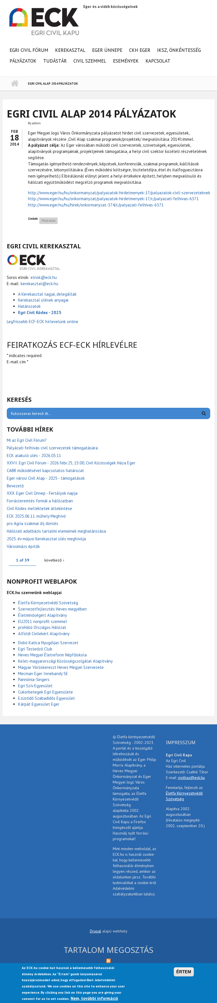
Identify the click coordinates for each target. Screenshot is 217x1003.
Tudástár (55, 61)
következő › (54, 560)
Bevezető (15, 485)
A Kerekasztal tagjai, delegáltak (47, 294)
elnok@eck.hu (44, 277)
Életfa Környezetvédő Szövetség (48, 602)
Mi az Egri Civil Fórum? (27, 440)
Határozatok (29, 306)
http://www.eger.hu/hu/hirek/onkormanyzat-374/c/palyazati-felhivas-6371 (96, 205)
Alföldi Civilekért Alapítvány (44, 633)
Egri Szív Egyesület (35, 685)
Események (126, 61)
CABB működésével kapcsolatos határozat (45, 470)
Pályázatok (23, 61)
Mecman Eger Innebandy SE (43, 673)
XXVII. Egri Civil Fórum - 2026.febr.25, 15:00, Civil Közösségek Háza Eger (71, 463)
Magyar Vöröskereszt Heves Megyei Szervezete (61, 667)
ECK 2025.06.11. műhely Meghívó (36, 516)
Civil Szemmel (89, 61)
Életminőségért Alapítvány (42, 615)
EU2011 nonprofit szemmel (42, 621)
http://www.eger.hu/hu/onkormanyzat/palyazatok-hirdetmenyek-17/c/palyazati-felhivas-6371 (113, 198)
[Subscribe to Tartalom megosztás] (108, 960)
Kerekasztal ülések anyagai (43, 300)
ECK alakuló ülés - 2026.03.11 (34, 455)
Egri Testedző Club (35, 649)
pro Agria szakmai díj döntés (32, 523)
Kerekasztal (70, 50)
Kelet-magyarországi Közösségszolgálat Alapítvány (65, 661)
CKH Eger (139, 50)
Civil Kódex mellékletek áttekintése (39, 508)
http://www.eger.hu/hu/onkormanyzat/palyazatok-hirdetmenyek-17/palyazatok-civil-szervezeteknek (119, 192)
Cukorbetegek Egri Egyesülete (45, 692)
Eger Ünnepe (107, 50)
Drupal (95, 931)
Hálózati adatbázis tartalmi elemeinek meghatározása (56, 531)
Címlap (14, 83)
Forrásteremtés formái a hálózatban (40, 500)
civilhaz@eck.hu (191, 777)
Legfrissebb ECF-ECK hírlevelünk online (43, 321)
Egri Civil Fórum (29, 50)
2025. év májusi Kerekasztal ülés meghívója (46, 538)
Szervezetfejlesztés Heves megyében (52, 609)
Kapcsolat (158, 61)
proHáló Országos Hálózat (42, 627)
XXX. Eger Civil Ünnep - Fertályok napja (42, 493)
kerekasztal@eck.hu (39, 283)
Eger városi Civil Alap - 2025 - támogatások (46, 478)
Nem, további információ (94, 998)
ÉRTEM (183, 971)
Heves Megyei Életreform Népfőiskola (52, 655)
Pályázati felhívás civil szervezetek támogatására (52, 448)
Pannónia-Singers (33, 679)
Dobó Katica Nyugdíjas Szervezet (48, 642)
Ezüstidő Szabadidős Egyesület (46, 698)
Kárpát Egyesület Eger (38, 704)
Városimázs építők (23, 546)
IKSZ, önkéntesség (179, 50)
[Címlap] (44, 21)
